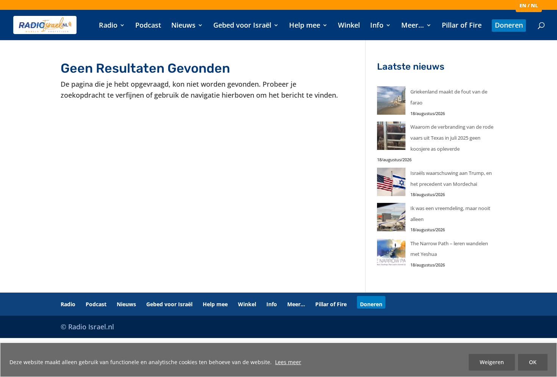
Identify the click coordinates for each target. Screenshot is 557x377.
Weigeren (492, 362)
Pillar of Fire (462, 26)
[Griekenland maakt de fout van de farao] (391, 102)
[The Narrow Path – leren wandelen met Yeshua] (391, 254)
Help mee (304, 26)
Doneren (509, 26)
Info (376, 26)
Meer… (412, 26)
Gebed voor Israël (242, 26)
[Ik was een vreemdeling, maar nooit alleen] (391, 219)
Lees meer (288, 362)
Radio (108, 26)
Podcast (148, 26)
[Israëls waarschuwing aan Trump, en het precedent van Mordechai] (391, 184)
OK (533, 362)
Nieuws (183, 26)
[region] (278, 360)
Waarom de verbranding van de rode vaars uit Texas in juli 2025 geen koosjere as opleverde (451, 137)
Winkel (349, 26)
